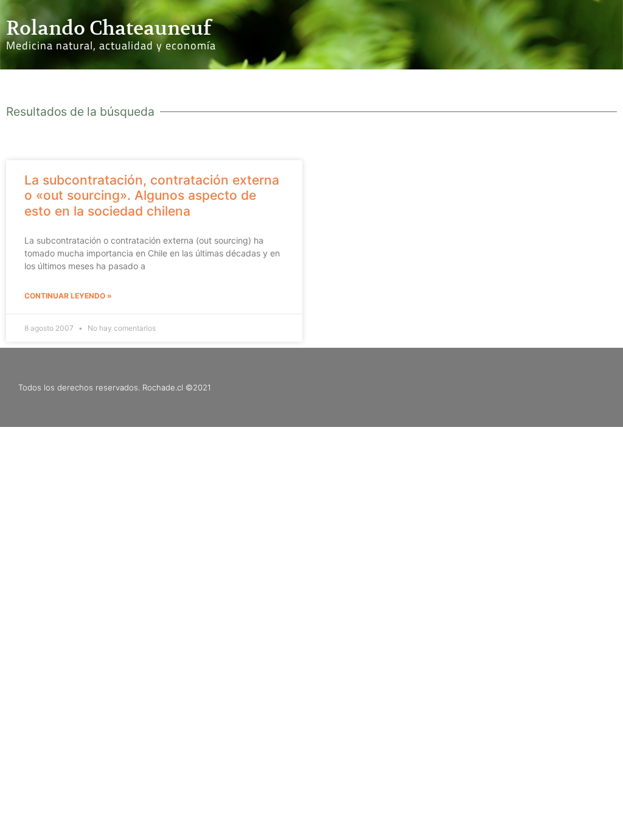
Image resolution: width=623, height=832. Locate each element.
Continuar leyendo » (68, 295)
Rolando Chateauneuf (108, 28)
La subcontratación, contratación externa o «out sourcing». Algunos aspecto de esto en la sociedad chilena (151, 195)
